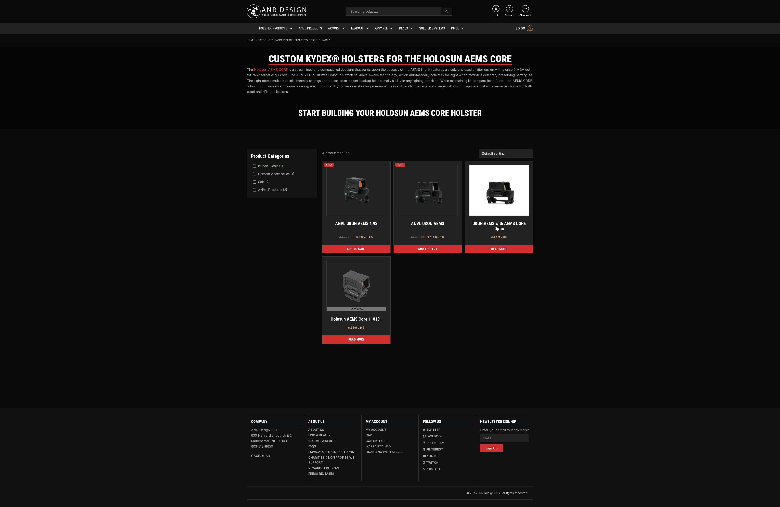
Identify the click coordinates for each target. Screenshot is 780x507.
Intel (455, 28)
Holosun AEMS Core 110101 (356, 319)
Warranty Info (378, 446)
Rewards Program (323, 468)
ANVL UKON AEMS (427, 223)
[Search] (446, 11)
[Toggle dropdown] (291, 28)
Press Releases (321, 473)
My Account (376, 429)
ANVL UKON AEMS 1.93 (356, 223)
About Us (316, 429)
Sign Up (491, 448)
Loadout (357, 28)
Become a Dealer (322, 441)
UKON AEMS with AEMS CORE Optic (499, 226)
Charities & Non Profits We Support (331, 460)
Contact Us (376, 441)
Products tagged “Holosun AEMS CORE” (288, 40)
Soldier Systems (432, 28)
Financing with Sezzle (384, 452)
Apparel (381, 28)
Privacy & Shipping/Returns (331, 452)
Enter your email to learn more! (504, 430)
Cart (370, 435)
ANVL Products (310, 28)
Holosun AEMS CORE (271, 69)
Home (250, 40)
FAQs (312, 446)
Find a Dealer (319, 435)
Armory (334, 28)
